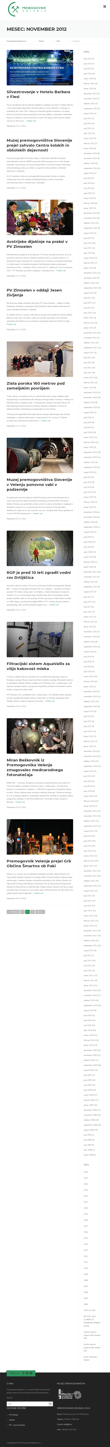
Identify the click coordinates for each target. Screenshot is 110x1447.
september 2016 (90, 646)
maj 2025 (87, 128)
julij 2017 (87, 597)
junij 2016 (88, 661)
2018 (86, 1220)
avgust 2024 (89, 173)
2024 (86, 1184)
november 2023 (90, 218)
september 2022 (90, 288)
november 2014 (90, 756)
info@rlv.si (68, 1424)
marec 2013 (89, 856)
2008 (86, 1280)
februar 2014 (89, 801)
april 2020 (88, 432)
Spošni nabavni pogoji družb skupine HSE (92, 1347)
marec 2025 (89, 138)
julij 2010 (87, 1015)
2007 (86, 1286)
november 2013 (90, 816)
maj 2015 (87, 726)
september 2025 (90, 108)
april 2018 (88, 552)
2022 (86, 1196)
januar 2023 (88, 268)
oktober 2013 (89, 821)
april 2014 (88, 791)
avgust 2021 (89, 352)
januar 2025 (88, 148)
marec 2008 (89, 1155)
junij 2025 (88, 123)
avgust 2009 (89, 1070)
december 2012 (90, 871)
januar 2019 (88, 507)
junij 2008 (88, 1140)
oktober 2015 (89, 701)
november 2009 (90, 1055)
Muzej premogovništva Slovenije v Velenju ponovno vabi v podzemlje (39, 484)
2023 (86, 1190)
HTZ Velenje (13, 1415)
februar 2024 (89, 203)
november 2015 (90, 696)
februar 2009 (89, 1100)
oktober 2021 (89, 342)
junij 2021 (88, 362)
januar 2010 (88, 1045)
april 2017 (88, 612)
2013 (86, 1250)
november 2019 (90, 457)
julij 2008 (87, 1135)
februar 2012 (89, 920)
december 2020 (90, 392)
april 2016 (88, 671)
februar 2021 (89, 382)
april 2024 (88, 193)
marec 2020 (89, 437)
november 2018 (90, 517)
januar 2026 (88, 88)
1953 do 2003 (90, 1310)
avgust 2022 (89, 293)
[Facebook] (23, 1373)
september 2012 (90, 886)
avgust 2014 (89, 771)
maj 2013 (87, 846)
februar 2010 (89, 1040)
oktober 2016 (89, 641)
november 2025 (90, 98)
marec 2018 (89, 557)
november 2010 (90, 995)
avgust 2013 (89, 831)
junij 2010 (88, 1020)
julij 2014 (87, 776)
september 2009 (90, 1065)
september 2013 (90, 826)
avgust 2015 (89, 711)
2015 (86, 1238)
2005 (86, 1298)
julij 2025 (87, 118)
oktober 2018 (89, 522)
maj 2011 (87, 965)
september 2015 (90, 706)
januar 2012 (88, 925)
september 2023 (90, 228)
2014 (86, 1244)
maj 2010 (87, 1025)
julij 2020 (87, 417)
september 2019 (90, 467)
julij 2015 (87, 716)
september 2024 (90, 168)
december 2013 (90, 811)
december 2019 (90, 452)
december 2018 (90, 512)
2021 (86, 1202)
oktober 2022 (89, 283)
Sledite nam (14, 1373)
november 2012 (90, 876)
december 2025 (90, 93)
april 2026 (88, 73)
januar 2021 (88, 387)
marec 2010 (89, 1035)
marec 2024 (89, 198)
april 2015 (88, 731)
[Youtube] (30, 1373)
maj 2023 (87, 248)
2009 (86, 1274)
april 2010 (88, 1030)
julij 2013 (87, 836)
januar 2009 (88, 1105)
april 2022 (88, 313)
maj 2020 (87, 427)
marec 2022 (89, 317)
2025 (86, 1178)
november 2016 (90, 636)
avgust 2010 (89, 1010)
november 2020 (90, 397)
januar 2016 (88, 686)
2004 (86, 1304)
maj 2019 (87, 487)
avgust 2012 (89, 891)
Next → (40, 912)
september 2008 (90, 1125)
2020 (86, 1208)
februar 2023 (89, 263)
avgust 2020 (89, 412)
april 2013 (88, 851)
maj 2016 (87, 666)
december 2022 (90, 273)
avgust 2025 (89, 113)
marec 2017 (88, 616)
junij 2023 (88, 243)
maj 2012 (87, 905)
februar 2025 (89, 143)
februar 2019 (89, 502)
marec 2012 (89, 915)
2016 (86, 1232)
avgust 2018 (89, 532)
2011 (86, 1262)
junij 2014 (88, 781)
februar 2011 (89, 980)
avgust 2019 (89, 472)
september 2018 (90, 527)
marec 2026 (89, 78)
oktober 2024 (89, 163)
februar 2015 (89, 741)
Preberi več (31, 121)
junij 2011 (88, 960)
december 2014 (90, 751)
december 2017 (90, 572)
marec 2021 (89, 377)
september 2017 (90, 587)
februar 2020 (89, 442)
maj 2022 (87, 308)
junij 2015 (88, 721)
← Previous (13, 912)
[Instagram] (27, 1373)
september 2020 (90, 407)
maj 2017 (87, 607)
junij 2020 (88, 422)
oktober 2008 (89, 1120)
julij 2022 (87, 298)
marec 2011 (89, 975)
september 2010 (90, 1005)
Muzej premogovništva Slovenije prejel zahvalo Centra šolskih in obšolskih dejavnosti (39, 145)
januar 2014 (88, 806)
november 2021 (90, 337)
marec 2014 (89, 796)
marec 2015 (89, 736)
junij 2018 (88, 542)
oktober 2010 (89, 1000)
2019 (86, 1214)
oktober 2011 (89, 940)
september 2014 (90, 766)
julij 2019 (87, 477)
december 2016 (90, 631)
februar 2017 (89, 621)
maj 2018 (87, 547)
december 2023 (90, 213)
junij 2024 (88, 183)
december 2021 (90, 333)
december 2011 (90, 930)
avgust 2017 (89, 592)
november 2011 (90, 935)
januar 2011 (88, 985)
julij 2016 (87, 656)
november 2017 (90, 577)
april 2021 (88, 372)
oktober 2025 (89, 103)
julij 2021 (87, 357)
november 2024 (90, 158)
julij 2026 (87, 58)
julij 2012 (87, 895)
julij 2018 (87, 537)
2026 (86, 1172)
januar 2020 (88, 447)
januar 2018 (88, 567)
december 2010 (90, 990)
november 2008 (90, 1115)
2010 (86, 1268)
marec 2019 (89, 497)
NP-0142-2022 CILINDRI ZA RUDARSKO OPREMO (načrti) (92, 1321)
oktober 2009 (89, 1060)
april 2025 (88, 133)
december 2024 (90, 153)
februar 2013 (89, 861)
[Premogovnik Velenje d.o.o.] (27, 9)
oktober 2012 (89, 881)
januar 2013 (88, 866)
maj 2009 (87, 1085)
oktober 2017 (89, 582)
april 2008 (88, 1150)
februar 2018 (89, 562)
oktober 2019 (89, 462)
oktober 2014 (89, 761)
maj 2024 (87, 188)
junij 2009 (88, 1080)
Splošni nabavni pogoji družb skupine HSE (92, 1335)
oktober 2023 (89, 223)
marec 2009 (89, 1095)
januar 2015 (88, 746)
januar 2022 (88, 328)
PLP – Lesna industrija (17, 1425)
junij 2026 (88, 63)
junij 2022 (88, 303)
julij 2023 (87, 238)
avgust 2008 (89, 1130)
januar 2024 (88, 208)
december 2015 (90, 691)
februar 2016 (89, 681)
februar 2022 (89, 323)
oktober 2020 (89, 402)
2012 (86, 1256)
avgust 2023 (89, 233)
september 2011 (90, 945)
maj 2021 (87, 367)
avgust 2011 (89, 950)
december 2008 (90, 1110)
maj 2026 (87, 68)
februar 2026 (89, 83)
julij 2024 (87, 178)
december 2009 (90, 1050)
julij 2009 (87, 1075)
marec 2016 (89, 676)
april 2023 (88, 253)
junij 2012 (88, 900)
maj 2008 (87, 1145)
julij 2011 (87, 955)
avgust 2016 (89, 651)
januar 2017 (88, 626)
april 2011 (88, 970)
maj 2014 (87, 786)
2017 (86, 1226)
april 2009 (88, 1090)
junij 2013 (88, 841)
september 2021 (90, 347)
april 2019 (88, 492)
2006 (86, 1292)
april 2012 (88, 910)
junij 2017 (87, 602)
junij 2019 (88, 482)
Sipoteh (12, 1420)
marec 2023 (89, 258)
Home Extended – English (91, 1358)
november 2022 (90, 278)
